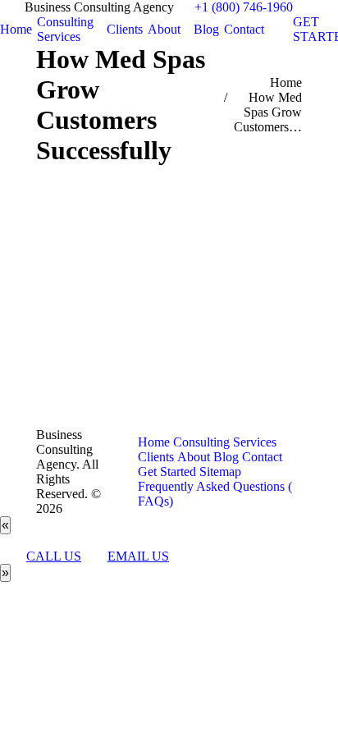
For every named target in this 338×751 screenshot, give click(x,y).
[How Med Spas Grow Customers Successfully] (169, 292)
